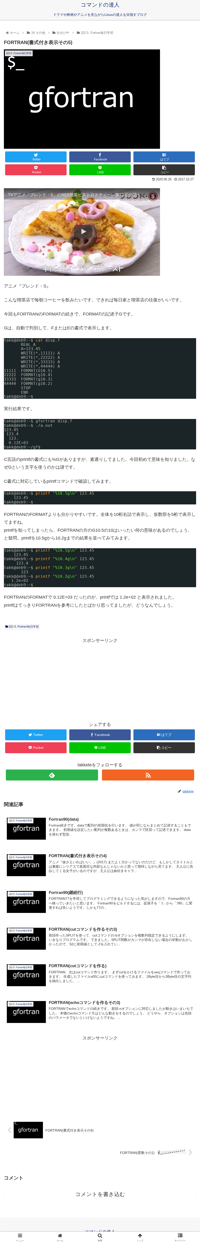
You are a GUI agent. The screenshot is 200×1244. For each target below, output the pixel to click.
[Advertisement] (100, 679)
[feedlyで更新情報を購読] (52, 775)
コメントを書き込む (100, 1194)
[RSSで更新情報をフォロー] (148, 775)
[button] (185, 724)
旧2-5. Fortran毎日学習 (23, 626)
